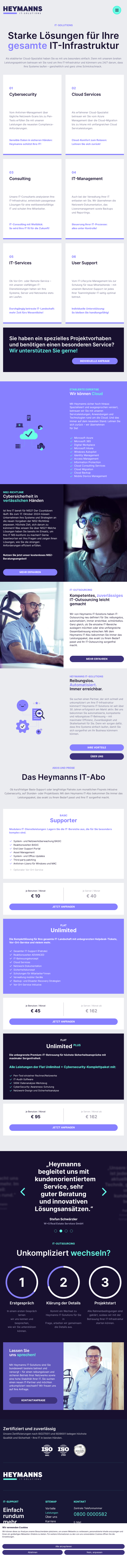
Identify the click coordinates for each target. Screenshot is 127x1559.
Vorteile (50, 1508)
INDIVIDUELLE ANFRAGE (95, 361)
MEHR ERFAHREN (30, 572)
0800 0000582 (90, 1514)
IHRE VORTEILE (97, 747)
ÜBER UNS (96, 756)
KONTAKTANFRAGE (33, 1400)
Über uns (51, 1516)
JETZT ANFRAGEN (63, 906)
